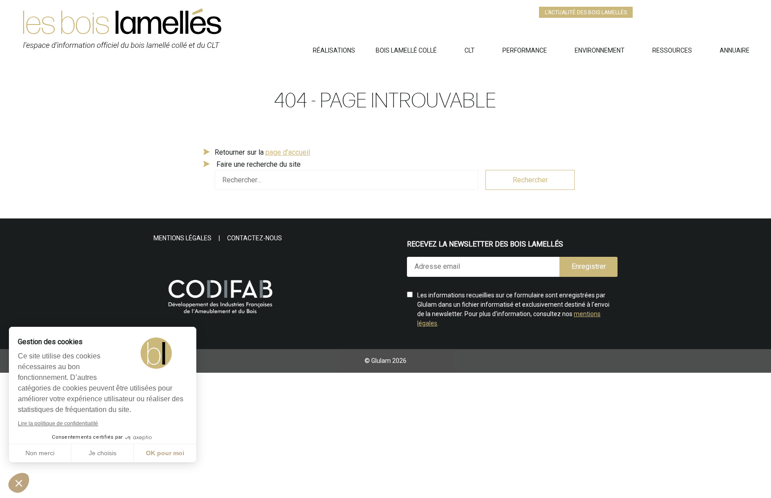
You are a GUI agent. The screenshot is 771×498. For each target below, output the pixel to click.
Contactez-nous (254, 238)
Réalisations (334, 50)
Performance (524, 50)
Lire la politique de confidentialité (58, 423)
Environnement (600, 50)
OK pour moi (165, 453)
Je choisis (102, 453)
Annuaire (735, 50)
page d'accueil (287, 152)
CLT (469, 50)
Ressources (672, 50)
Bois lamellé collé (406, 50)
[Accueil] (167, 33)
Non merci (39, 453)
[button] (18, 483)
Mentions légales (182, 238)
